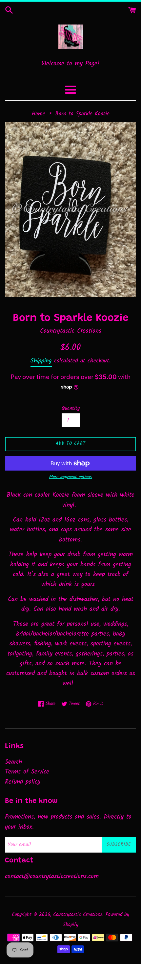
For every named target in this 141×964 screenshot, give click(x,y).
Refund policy (22, 782)
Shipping (41, 361)
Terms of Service (27, 772)
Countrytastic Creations (77, 915)
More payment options (70, 476)
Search (13, 762)
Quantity (71, 408)
